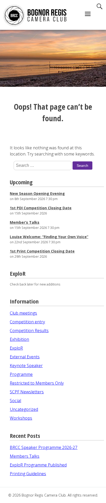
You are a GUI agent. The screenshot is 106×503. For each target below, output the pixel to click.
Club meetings (23, 313)
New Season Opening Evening (37, 193)
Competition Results (29, 330)
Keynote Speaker (26, 365)
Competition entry (27, 322)
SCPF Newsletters (27, 392)
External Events (25, 357)
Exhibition (19, 339)
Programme (21, 374)
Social (15, 400)
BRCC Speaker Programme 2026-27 (43, 447)
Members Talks (24, 456)
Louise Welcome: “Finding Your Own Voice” (49, 236)
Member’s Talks (24, 222)
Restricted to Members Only (37, 383)
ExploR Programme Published (38, 465)
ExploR (16, 348)
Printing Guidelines (28, 473)
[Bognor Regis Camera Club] (29, 15)
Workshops (21, 418)
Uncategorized (24, 409)
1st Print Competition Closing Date (42, 251)
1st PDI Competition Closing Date (41, 207)
